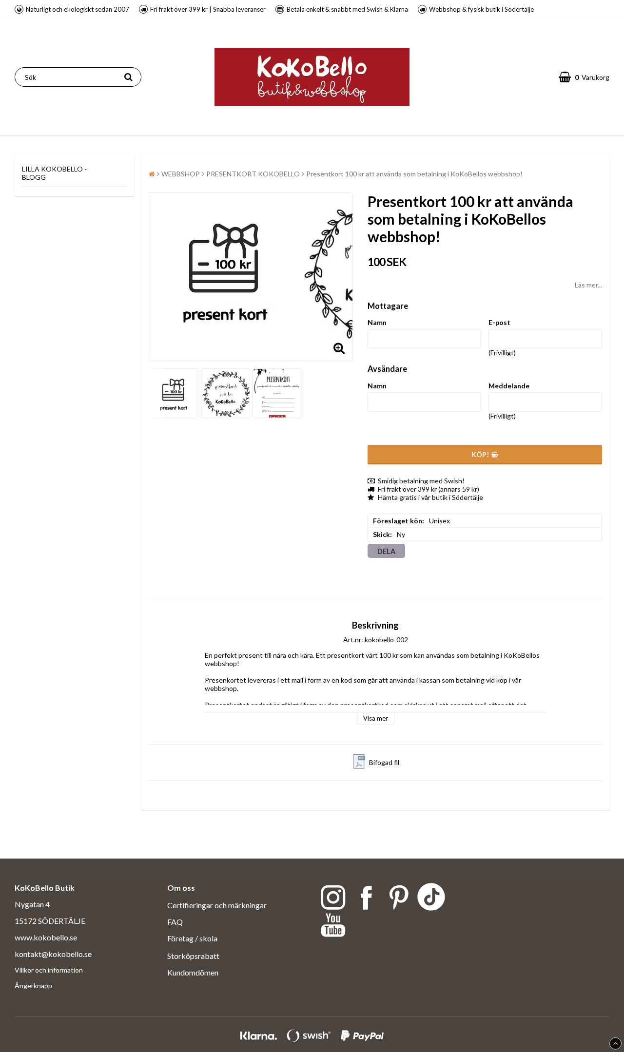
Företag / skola (193, 938)
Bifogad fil (384, 762)
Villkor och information (49, 970)
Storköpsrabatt (193, 955)
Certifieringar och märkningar (217, 905)
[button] (584, 77)
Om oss (181, 887)
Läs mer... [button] (588, 285)
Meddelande (508, 386)
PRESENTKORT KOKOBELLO (253, 174)
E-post (499, 322)
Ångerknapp (33, 985)
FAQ (175, 921)
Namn (377, 322)
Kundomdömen (192, 972)
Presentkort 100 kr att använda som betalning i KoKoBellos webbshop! (414, 174)
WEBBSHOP (180, 174)
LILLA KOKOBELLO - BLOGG (54, 173)
